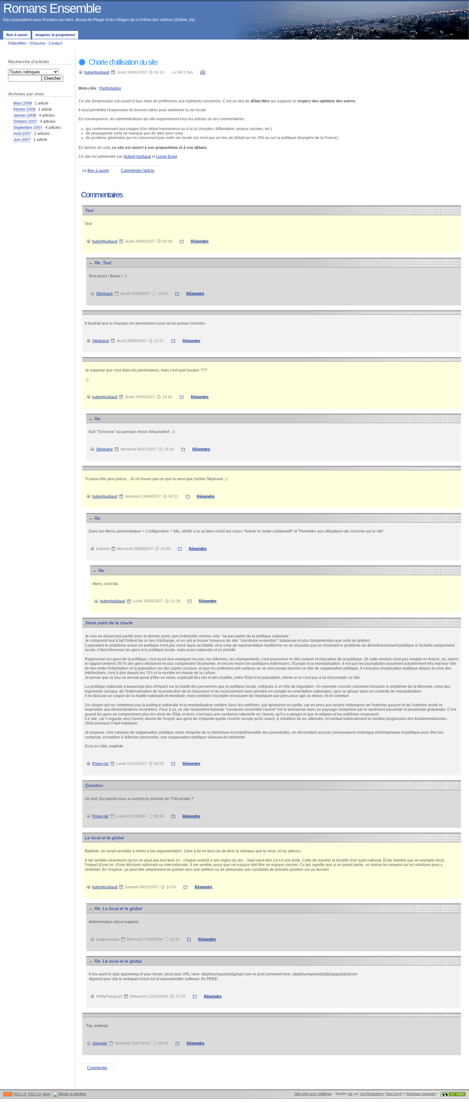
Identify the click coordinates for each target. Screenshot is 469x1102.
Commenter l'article (137, 170)
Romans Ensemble (52, 8)
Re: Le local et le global (118, 908)
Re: (97, 418)
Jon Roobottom (371, 1094)
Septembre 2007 (27, 127)
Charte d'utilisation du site (122, 62)
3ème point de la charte (109, 622)
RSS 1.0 (19, 1094)
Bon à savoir (16, 35)
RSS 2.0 (34, 1094)
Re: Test (102, 262)
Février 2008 (24, 109)
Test (89, 210)
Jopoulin (99, 1043)
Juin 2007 (22, 139)
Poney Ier (100, 763)
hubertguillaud (96, 72)
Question (94, 785)
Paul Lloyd (393, 1094)
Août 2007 (22, 133)
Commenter (97, 1068)
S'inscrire (37, 43)
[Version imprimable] (202, 73)
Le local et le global (104, 837)
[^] (181, 241)
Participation (110, 88)
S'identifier (17, 43)
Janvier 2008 (24, 115)
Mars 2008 (22, 103)
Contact (55, 43)
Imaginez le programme (55, 35)
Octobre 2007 (25, 121)
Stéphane (104, 293)
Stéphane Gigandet (421, 1094)
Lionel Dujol (166, 156)
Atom (46, 1094)
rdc (350, 1094)
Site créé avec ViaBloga (312, 1094)
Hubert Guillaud (137, 156)
